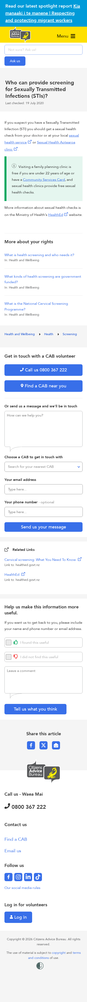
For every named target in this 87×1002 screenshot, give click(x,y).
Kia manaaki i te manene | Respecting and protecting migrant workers (42, 13)
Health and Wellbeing (20, 334)
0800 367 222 (28, 807)
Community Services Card (44, 179)
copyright (59, 953)
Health (49, 334)
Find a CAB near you (44, 386)
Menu (63, 36)
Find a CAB (15, 839)
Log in (20, 917)
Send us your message (43, 527)
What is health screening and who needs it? (39, 255)
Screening (70, 334)
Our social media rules (22, 887)
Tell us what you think (35, 709)
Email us (12, 851)
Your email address (20, 479)
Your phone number (29, 502)
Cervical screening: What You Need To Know (40, 559)
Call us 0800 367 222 (45, 370)
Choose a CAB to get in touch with (33, 457)
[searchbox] (43, 50)
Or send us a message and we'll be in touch (40, 406)
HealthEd (55, 214)
